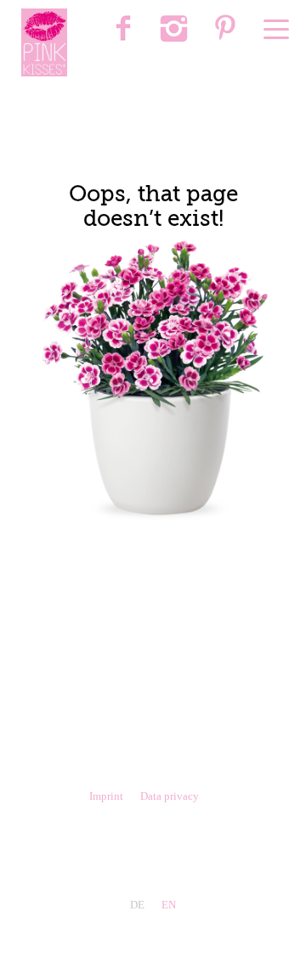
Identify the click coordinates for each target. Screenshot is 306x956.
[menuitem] (123, 29)
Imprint (106, 796)
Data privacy (169, 796)
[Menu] (276, 29)
